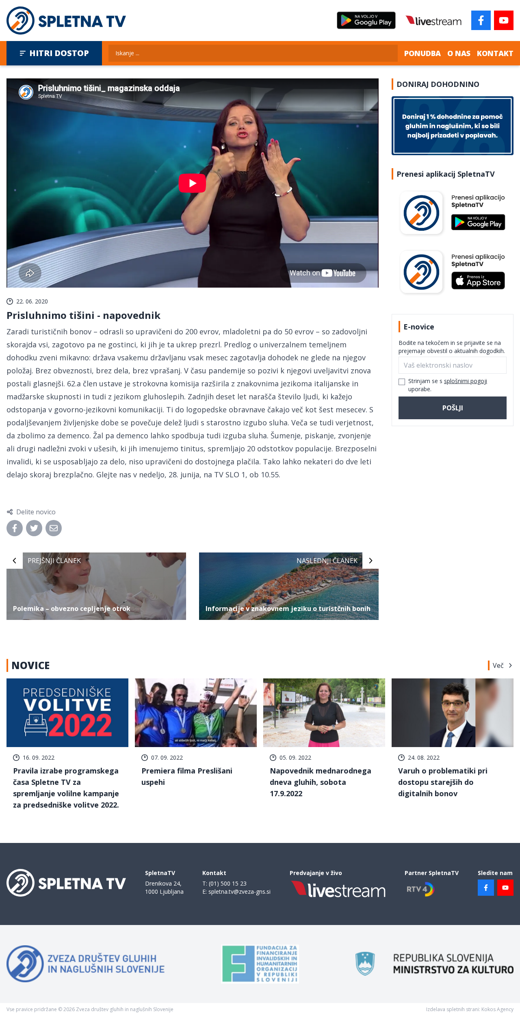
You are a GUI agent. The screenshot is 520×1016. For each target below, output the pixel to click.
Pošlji (452, 407)
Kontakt (495, 53)
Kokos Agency (497, 1009)
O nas (458, 53)
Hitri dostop (59, 53)
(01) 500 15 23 (228, 883)
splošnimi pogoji (465, 381)
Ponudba (422, 53)
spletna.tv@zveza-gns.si (239, 891)
